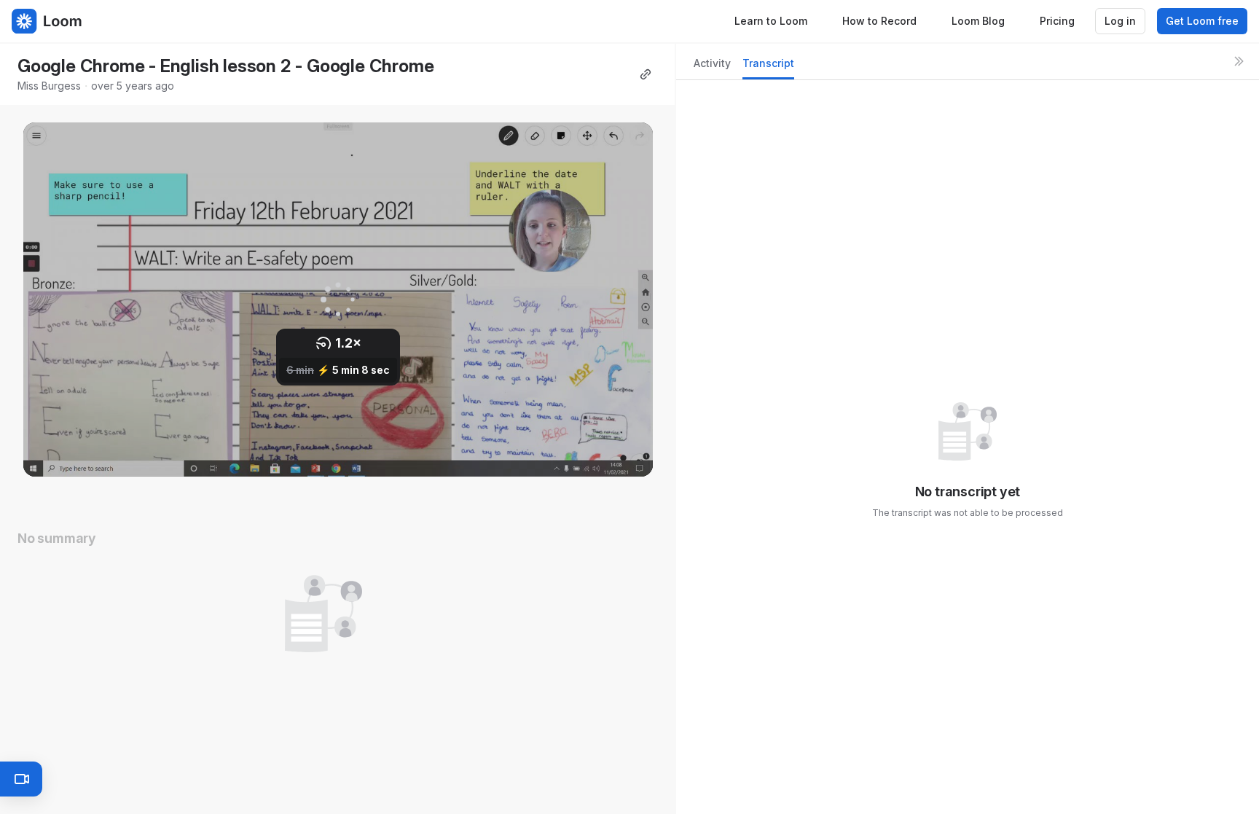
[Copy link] (645, 74)
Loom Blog (978, 21)
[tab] (712, 67)
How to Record (879, 21)
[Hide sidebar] (1238, 61)
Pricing (1057, 21)
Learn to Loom (770, 21)
